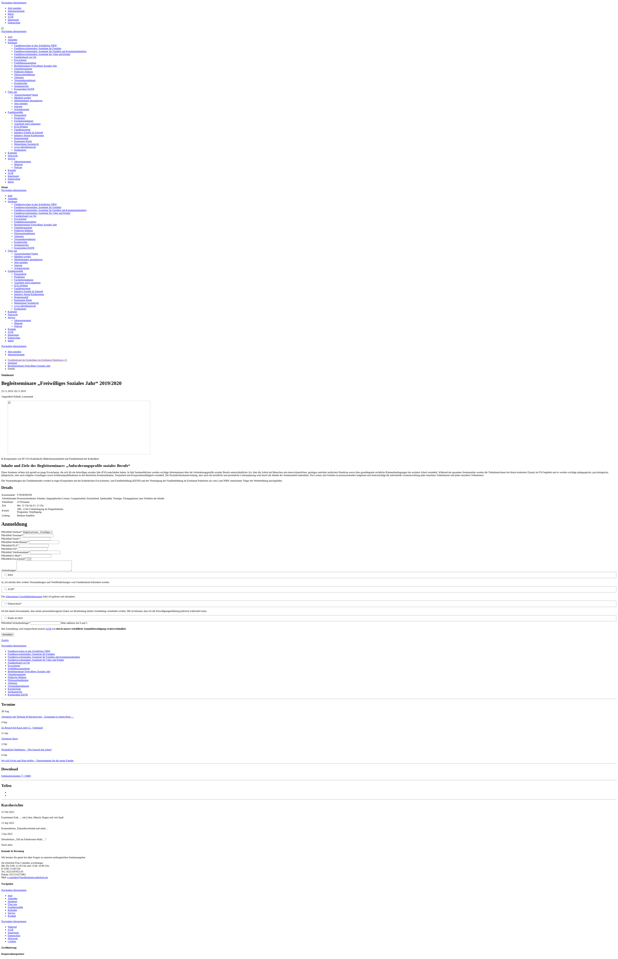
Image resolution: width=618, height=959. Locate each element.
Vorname (12, 535)
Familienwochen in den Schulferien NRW (35, 45)
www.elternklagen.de (25, 147)
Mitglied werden (22, 97)
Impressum (13, 19)
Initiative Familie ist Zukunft (28, 132)
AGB (10, 16)
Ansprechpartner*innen (26, 94)
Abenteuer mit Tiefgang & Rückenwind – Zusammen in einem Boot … (37, 716)
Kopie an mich (15, 618)
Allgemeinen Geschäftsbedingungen (23, 596)
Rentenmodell (21, 138)
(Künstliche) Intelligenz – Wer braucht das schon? (26, 749)
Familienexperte (22, 129)
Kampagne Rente (23, 141)
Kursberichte (20, 83)
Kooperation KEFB (24, 89)
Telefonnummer (15, 552)
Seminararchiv (21, 86)
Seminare (12, 42)
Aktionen (19, 77)
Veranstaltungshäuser (25, 80)
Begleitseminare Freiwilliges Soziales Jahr (35, 65)
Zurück (5, 640)
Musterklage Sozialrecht (26, 144)
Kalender (12, 152)
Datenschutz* (15, 603)
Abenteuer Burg (9, 738)
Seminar (11, 532)
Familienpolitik (15, 112)
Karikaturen (20, 150)
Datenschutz (14, 22)
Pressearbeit (20, 115)
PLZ (9, 545)
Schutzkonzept (21, 109)
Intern (11, 14)
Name (10, 538)
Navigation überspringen (13, 2)
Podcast (18, 167)
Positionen (19, 118)
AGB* (11, 589)
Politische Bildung (23, 71)
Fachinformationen (23, 121)
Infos (10, 574)
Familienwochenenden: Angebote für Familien (37, 48)
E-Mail (11, 555)
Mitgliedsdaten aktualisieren (28, 100)
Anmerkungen (9, 570)
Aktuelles (12, 39)
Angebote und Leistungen (27, 123)
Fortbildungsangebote (25, 63)
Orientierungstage (23, 68)
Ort (9, 548)
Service (11, 158)
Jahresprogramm (16, 11)
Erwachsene (20, 60)
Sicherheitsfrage (15, 623)
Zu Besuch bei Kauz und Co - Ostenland (22, 727)
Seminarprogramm (16, 776)
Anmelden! (8, 634)
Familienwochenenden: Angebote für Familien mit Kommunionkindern (50, 51)
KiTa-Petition (21, 126)
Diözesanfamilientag (24, 74)
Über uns (12, 92)
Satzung (18, 106)
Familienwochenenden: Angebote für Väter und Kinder (42, 54)
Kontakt (12, 170)
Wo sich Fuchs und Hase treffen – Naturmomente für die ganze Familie (37, 760)
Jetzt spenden (14, 8)
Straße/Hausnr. (15, 542)
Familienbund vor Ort (25, 57)
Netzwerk (13, 155)
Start (10, 36)
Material (18, 164)
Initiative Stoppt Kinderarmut (29, 135)
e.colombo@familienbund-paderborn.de (27, 877)
